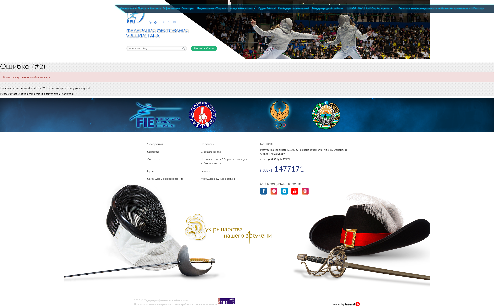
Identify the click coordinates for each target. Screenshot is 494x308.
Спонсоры (188, 8)
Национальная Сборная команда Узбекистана (225, 8)
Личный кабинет (204, 48)
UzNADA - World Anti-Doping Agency (368, 8)
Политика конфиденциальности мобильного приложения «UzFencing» (441, 8)
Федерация (127, 8)
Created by (338, 304)
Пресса (142, 8)
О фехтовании (171, 8)
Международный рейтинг (327, 8)
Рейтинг (271, 8)
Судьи (262, 8)
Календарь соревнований (293, 8)
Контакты (155, 8)
